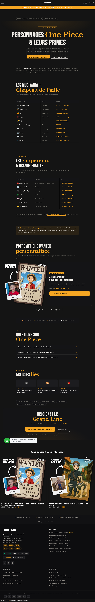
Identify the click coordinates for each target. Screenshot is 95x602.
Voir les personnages (59, 57)
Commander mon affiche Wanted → (40, 429)
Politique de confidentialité (57, 580)
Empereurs (39, 18)
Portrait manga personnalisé (57, 535)
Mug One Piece (62, 430)
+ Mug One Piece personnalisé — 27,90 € (47, 310)
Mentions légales (54, 586)
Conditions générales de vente (58, 583)
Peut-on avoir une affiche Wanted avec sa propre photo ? (38, 357)
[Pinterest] (12, 563)
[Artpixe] (24, 530)
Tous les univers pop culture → (58, 551)
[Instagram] (4, 563)
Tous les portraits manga (49, 435)
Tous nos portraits (8, 586)
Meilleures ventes (8, 578)
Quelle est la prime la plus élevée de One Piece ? (34, 347)
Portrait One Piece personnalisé (60, 532)
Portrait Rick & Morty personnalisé (59, 546)
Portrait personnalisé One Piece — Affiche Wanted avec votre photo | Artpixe (22, 504)
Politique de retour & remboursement (60, 578)
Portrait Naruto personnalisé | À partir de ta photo (68, 504)
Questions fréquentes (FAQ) (57, 575)
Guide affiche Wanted (34, 435)
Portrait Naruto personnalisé (57, 538)
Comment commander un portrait (12, 572)
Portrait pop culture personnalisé (12, 583)
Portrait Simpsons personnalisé (58, 543)
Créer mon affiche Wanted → (38, 57)
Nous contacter (63, 435)
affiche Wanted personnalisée (56, 214)
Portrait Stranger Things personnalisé (60, 548)
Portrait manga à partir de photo (12, 580)
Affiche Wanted (49, 18)
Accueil (19, 18)
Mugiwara (31, 18)
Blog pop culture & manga (10, 575)
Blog (24, 18)
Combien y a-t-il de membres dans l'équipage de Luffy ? (37, 352)
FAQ (56, 18)
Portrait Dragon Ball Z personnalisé (59, 540)
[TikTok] (8, 563)
